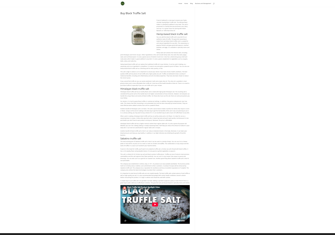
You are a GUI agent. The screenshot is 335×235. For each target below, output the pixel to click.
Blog (191, 3)
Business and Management (203, 3)
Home (180, 3)
